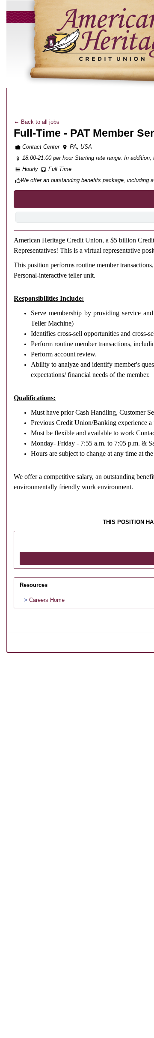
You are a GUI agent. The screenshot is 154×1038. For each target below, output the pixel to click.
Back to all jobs (39, 122)
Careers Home (47, 600)
